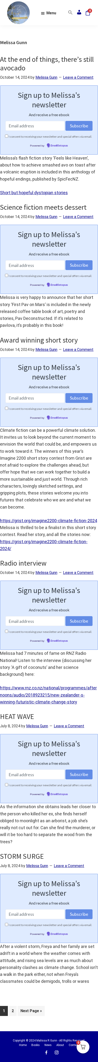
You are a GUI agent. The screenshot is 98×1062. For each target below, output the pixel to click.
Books (35, 1045)
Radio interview (23, 562)
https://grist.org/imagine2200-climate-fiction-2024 (48, 520)
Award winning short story (39, 339)
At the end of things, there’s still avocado (47, 63)
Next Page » (31, 1012)
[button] (70, 12)
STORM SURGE (22, 856)
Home (23, 1045)
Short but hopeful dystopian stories (34, 192)
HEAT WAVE (17, 716)
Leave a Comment (78, 77)
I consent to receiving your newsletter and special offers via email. (50, 136)
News (48, 1045)
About (60, 1045)
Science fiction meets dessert (43, 207)
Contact (74, 1045)
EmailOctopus (59, 146)
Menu (51, 13)
